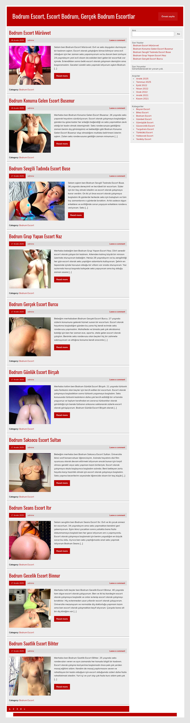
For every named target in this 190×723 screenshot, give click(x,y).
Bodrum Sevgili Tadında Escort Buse (39, 168)
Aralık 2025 (142, 78)
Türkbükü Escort (144, 132)
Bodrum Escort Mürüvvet (30, 32)
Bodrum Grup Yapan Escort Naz (35, 236)
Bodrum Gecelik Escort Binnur (34, 575)
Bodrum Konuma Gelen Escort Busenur (42, 100)
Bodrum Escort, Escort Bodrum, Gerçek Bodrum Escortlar (73, 16)
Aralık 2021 (142, 95)
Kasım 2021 (142, 98)
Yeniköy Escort (143, 139)
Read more (62, 75)
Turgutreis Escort (145, 129)
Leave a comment (117, 40)
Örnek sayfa (168, 16)
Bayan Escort (143, 109)
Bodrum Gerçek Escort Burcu (33, 304)
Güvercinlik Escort (145, 125)
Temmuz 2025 (143, 81)
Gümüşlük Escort (144, 122)
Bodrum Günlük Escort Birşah (34, 371)
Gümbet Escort (144, 119)
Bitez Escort (142, 112)
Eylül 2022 (141, 85)
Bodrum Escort (26, 89)
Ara (134, 30)
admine (31, 40)
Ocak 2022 (142, 91)
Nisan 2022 (142, 88)
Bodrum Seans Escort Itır (30, 507)
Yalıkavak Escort (144, 135)
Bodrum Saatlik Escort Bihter (33, 643)
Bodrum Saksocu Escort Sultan (35, 439)
